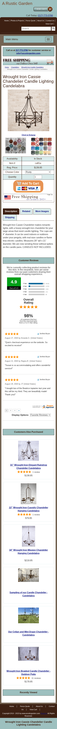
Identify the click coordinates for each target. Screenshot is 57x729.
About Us (40, 21)
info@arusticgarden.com (28, 53)
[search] (36, 29)
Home (6, 21)
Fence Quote (30, 21)
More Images (42, 211)
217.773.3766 (22, 50)
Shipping (10, 217)
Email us (44, 713)
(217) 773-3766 (45, 15)
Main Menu (12, 39)
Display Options (20, 415)
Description (11, 211)
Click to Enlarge (28, 135)
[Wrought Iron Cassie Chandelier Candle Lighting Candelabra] (15, 145)
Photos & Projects (17, 21)
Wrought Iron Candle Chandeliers (32, 67)
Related (26, 211)
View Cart (49, 24)
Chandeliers (15, 67)
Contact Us (50, 21)
